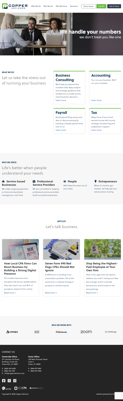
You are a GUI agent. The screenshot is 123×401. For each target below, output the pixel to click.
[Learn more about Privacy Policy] (36, 388)
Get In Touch (114, 6)
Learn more (69, 100)
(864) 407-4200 (10, 368)
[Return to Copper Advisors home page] (15, 6)
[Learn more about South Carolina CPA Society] (20, 388)
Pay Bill (101, 6)
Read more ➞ (20, 292)
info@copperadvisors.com (14, 373)
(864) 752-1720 (9, 371)
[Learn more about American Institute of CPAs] (6, 388)
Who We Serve (61, 6)
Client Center (88, 6)
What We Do (36, 6)
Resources (74, 6)
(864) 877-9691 (36, 368)
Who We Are (48, 6)
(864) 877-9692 (36, 371)
